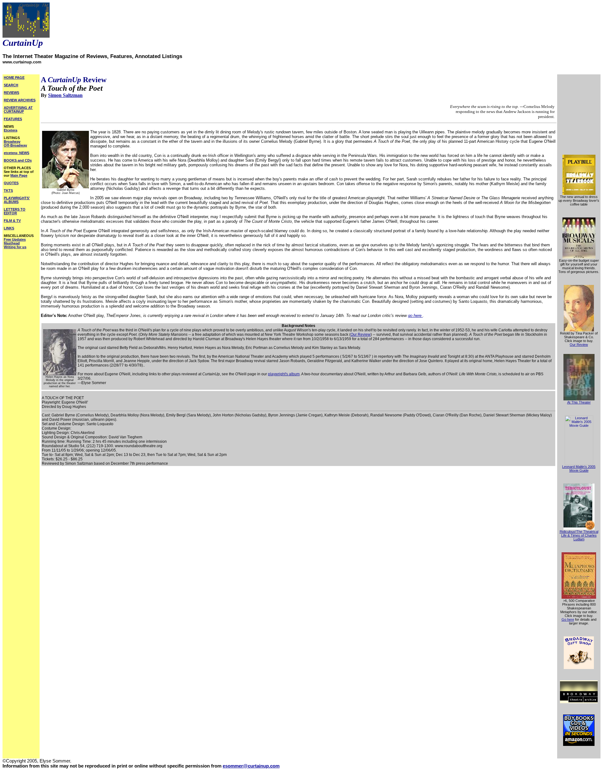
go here (415, 315)
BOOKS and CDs (18, 160)
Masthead (12, 243)
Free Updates (15, 239)
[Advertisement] (579, 113)
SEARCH (11, 85)
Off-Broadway (15, 145)
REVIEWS (11, 92)
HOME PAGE (14, 77)
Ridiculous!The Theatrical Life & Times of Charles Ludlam (579, 535)
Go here (568, 619)
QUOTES (11, 183)
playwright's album (284, 374)
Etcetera (10, 130)
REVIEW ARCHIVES (19, 100)
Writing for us (15, 247)
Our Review (360, 334)
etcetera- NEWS (16, 153)
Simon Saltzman (65, 95)
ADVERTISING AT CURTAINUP (18, 109)
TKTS (8, 190)
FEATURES (13, 119)
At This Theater (579, 402)
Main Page (18, 175)
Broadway (12, 141)
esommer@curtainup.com (251, 765)
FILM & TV (12, 220)
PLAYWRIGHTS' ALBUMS (17, 200)
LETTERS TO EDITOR (14, 211)
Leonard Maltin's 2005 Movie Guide (578, 468)
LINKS (9, 228)
